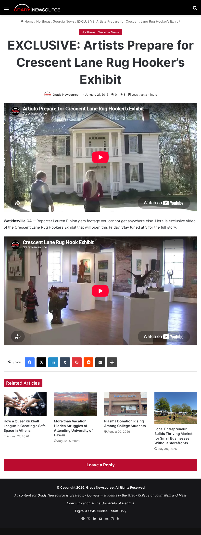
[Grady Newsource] (37, 7)
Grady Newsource (65, 94)
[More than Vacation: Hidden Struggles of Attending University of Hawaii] (75, 404)
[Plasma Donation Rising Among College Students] (125, 404)
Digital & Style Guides (91, 511)
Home (29, 21)
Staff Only (118, 511)
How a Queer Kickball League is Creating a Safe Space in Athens (25, 425)
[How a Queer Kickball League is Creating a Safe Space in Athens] (25, 404)
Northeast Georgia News (55, 21)
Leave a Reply (101, 464)
